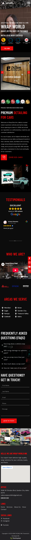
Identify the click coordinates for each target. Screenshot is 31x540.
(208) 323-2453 (16, 157)
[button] (2, 72)
